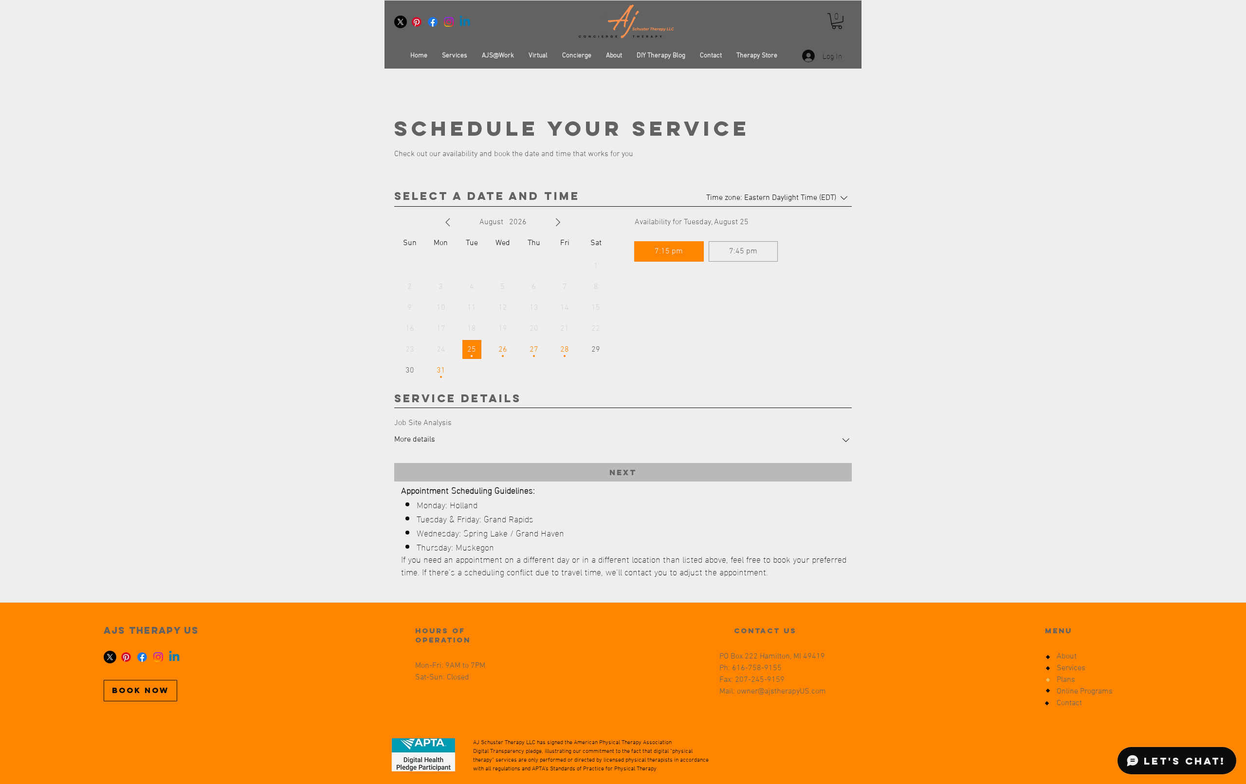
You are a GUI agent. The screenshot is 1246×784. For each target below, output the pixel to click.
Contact (1069, 703)
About (1067, 656)
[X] (400, 22)
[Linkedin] (464, 22)
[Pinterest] (416, 22)
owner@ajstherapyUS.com (781, 691)
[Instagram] (448, 22)
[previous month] (448, 222)
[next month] (558, 222)
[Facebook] (432, 22)
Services (1071, 668)
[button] (836, 21)
